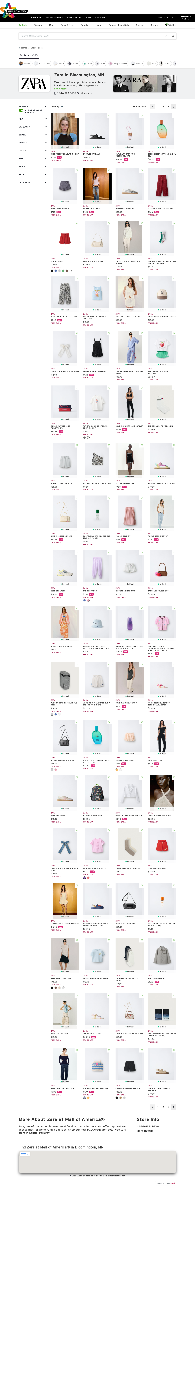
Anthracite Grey (84, 438)
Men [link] (51, 25)
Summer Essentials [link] (119, 25)
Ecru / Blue (84, 1098)
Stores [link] (139, 25)
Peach (88, 1098)
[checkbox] (25, 63)
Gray (52, 714)
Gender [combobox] (23, 142)
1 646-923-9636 (66, 93)
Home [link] (98, 25)
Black (52, 271)
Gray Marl (59, 271)
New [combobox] (21, 119)
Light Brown (67, 271)
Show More (60, 88)
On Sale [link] (23, 25)
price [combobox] (22, 166)
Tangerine (117, 770)
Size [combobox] (21, 158)
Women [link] (38, 25)
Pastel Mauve (84, 878)
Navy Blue (56, 714)
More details (145, 1131)
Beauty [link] (84, 25)
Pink (88, 600)
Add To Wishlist (77, 115)
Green (63, 271)
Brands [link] (154, 25)
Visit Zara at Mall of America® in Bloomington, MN (98, 1175)
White (88, 438)
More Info (86, 93)
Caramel (121, 1098)
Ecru (124, 1098)
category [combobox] (24, 127)
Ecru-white (63, 988)
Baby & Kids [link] (67, 25)
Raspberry (88, 878)
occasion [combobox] (24, 182)
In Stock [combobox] (24, 106)
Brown (56, 988)
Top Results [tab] (29, 55)
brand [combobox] (22, 134)
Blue (84, 600)
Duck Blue (56, 271)
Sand (59, 988)
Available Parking (166, 18)
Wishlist (172, 25)
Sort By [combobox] (55, 107)
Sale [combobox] (21, 174)
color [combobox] (22, 150)
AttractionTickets (186, 18)
